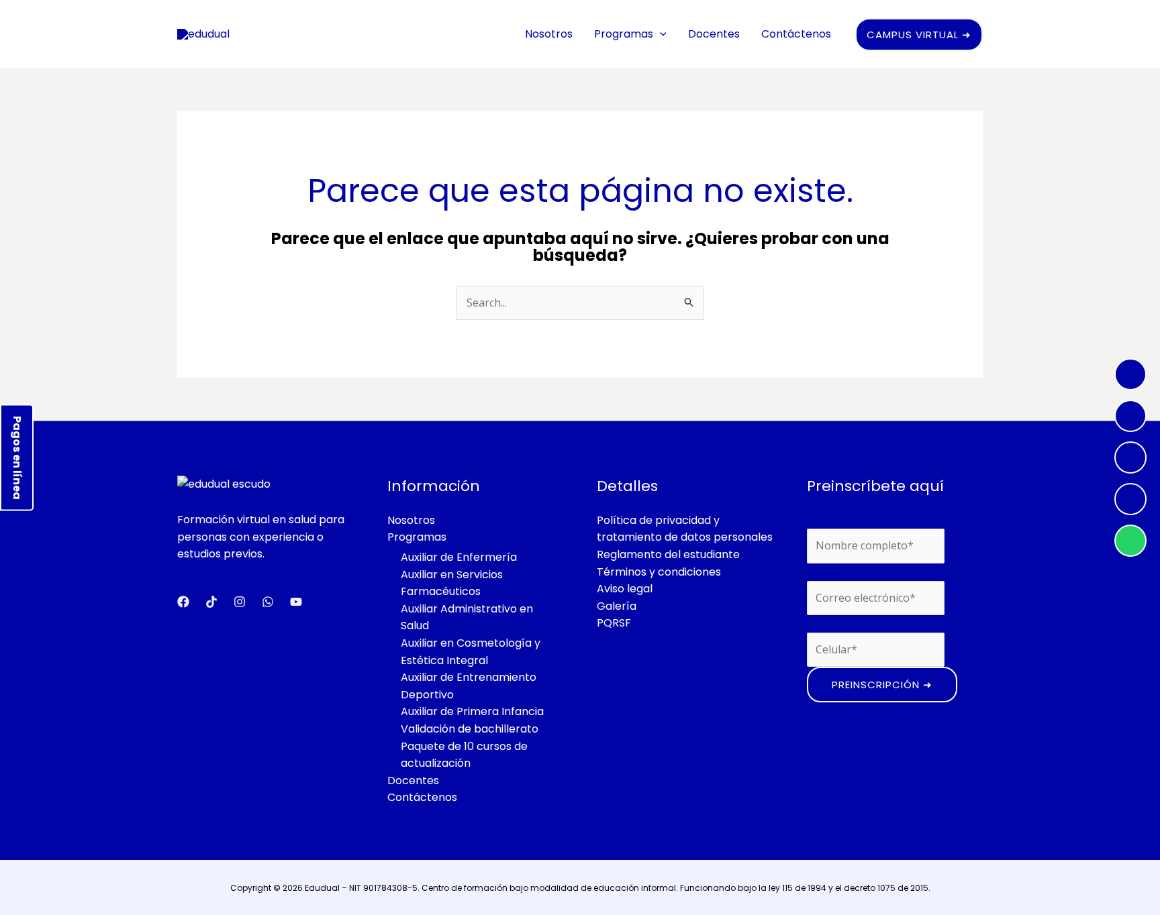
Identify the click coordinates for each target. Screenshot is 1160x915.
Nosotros (549, 34)
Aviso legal (624, 588)
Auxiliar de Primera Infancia (472, 711)
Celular (830, 623)
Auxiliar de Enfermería (459, 557)
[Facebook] (1130, 374)
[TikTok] (1130, 499)
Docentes (714, 34)
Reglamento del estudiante (668, 554)
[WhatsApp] (1130, 541)
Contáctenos (796, 34)
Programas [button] (623, 34)
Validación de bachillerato (469, 729)
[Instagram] (1130, 416)
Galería (616, 606)
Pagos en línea (17, 458)
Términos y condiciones (659, 572)
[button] (660, 34)
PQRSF (614, 623)
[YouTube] (1130, 457)
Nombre (833, 520)
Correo (830, 572)
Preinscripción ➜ (882, 685)
